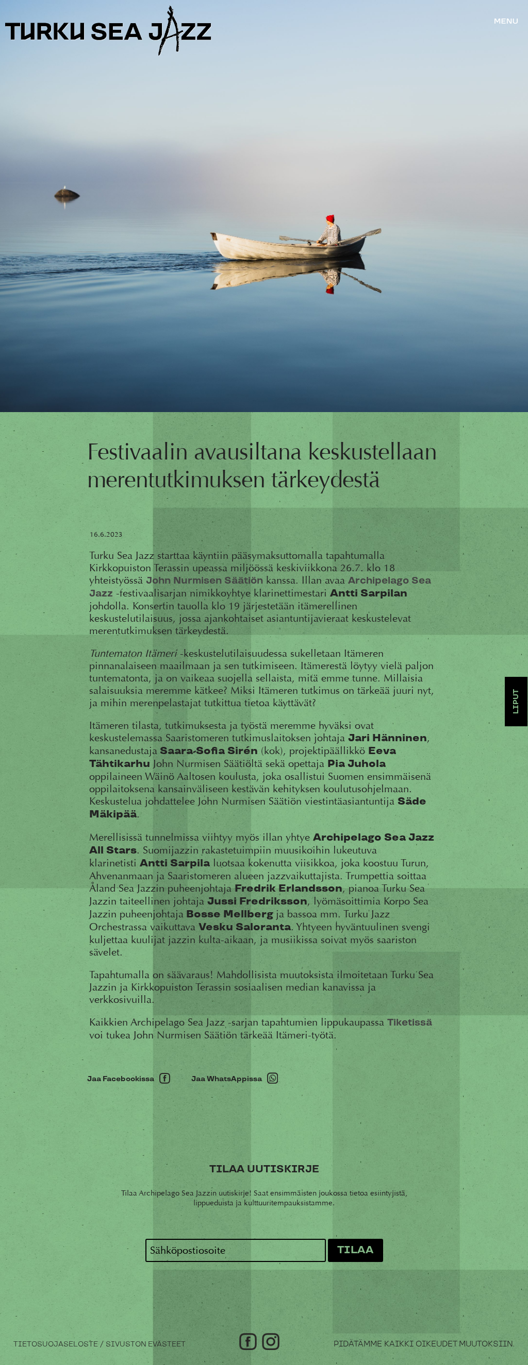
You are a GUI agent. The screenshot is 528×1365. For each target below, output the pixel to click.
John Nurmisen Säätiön (204, 581)
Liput (516, 701)
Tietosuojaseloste (55, 1344)
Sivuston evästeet (146, 1344)
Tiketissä (409, 1023)
